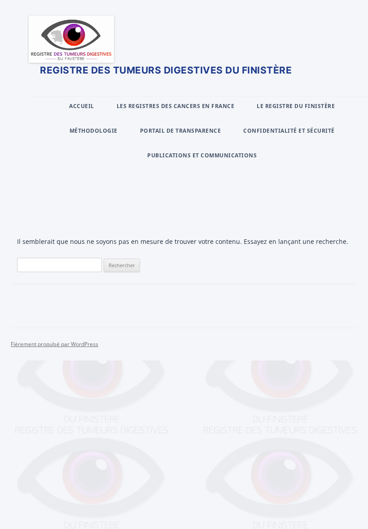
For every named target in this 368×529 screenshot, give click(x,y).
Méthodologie (94, 130)
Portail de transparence (180, 130)
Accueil (81, 106)
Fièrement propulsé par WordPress (54, 344)
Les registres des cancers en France (176, 106)
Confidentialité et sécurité (289, 130)
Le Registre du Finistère (296, 106)
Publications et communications (202, 155)
